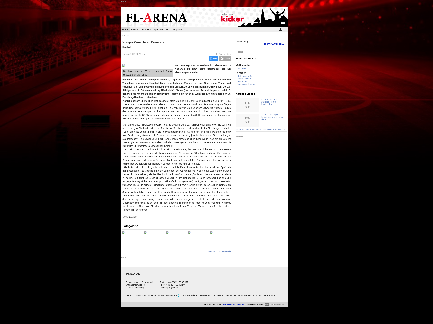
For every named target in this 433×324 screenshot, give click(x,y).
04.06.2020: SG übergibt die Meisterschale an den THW (261, 130)
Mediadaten (231, 295)
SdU (168, 29)
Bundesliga (242, 68)
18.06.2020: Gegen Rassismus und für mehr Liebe (272, 117)
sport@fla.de (172, 287)
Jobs (272, 295)
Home (125, 29)
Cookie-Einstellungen (166, 295)
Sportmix (158, 29)
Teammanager (262, 295)
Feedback (130, 295)
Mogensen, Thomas (246, 84)
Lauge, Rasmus (244, 79)
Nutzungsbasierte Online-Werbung (196, 295)
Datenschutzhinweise (146, 295)
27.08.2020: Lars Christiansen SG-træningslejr (269, 101)
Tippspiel (177, 29)
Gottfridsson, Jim (245, 76)
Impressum (219, 295)
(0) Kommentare (223, 54)
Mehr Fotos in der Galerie (219, 251)
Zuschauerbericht (246, 295)
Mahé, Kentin (243, 81)
